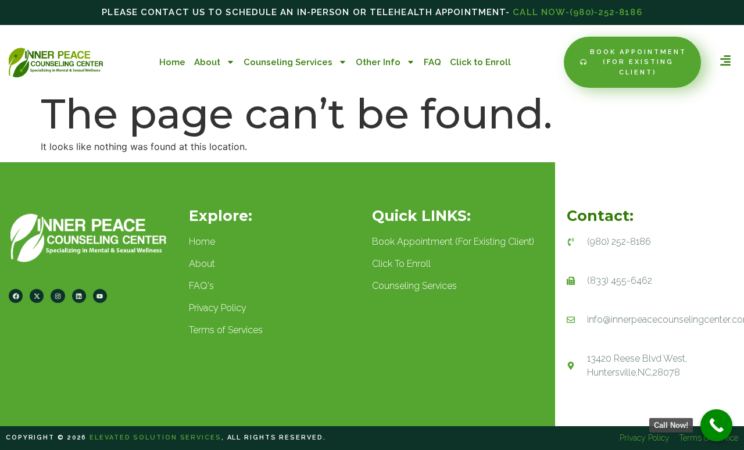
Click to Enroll (480, 62)
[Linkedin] (79, 296)
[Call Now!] (716, 425)
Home (172, 62)
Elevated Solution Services (155, 437)
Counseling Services (288, 62)
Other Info (378, 62)
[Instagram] (58, 296)
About (207, 62)
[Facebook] (16, 296)
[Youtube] (100, 296)
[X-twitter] (37, 296)
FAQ (432, 62)
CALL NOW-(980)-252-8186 (577, 12)
